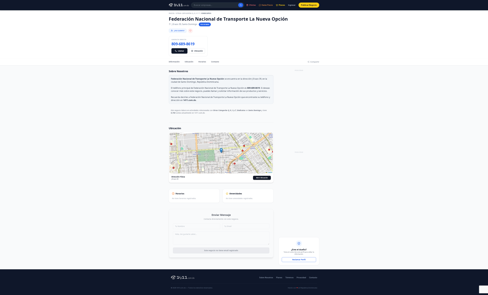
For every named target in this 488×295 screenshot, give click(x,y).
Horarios (202, 61)
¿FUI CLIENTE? (179, 31)
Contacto (215, 61)
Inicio (171, 13)
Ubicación (198, 51)
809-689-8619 (182, 44)
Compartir (314, 62)
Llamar (181, 51)
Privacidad (301, 277)
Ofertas (252, 5)
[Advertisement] (299, 110)
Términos (289, 277)
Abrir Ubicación (262, 178)
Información (174, 61)
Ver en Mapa (204, 24)
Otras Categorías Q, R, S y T (188, 13)
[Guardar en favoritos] (190, 30)
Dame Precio (267, 5)
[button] (221, 150)
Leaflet (269, 172)
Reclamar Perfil (299, 259)
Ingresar (291, 5)
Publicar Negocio (309, 5)
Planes (282, 5)
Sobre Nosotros (266, 277)
